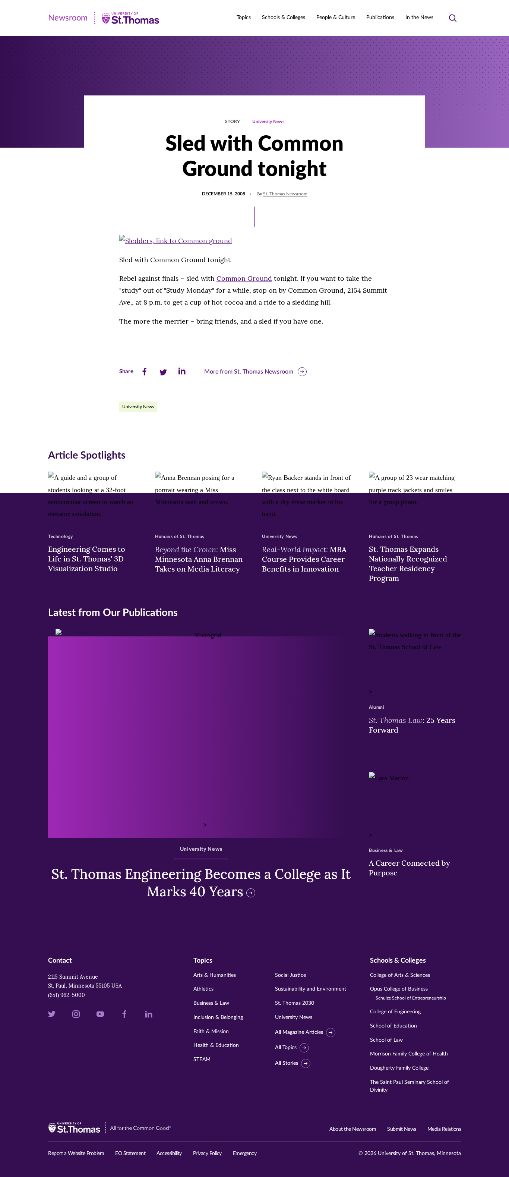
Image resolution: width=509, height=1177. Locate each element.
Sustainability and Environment (310, 989)
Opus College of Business (408, 993)
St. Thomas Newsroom (285, 194)
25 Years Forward (412, 724)
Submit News (401, 1129)
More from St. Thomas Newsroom (248, 372)
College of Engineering (395, 1011)
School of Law (386, 1040)
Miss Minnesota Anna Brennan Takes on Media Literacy (199, 558)
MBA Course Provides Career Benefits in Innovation (304, 558)
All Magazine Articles (299, 1032)
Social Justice (290, 975)
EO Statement (130, 1153)
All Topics (286, 1048)
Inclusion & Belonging (218, 1017)
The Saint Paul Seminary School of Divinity (409, 1086)
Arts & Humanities (214, 975)
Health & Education (216, 1045)
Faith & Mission (211, 1031)
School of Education (393, 1026)
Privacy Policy (207, 1153)
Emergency (245, 1153)
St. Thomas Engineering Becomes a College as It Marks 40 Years (201, 882)
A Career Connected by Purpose (409, 867)
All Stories (286, 1063)
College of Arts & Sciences (400, 975)
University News (268, 121)
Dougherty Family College (399, 1068)
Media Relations (444, 1129)
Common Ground (244, 278)
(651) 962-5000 (66, 995)
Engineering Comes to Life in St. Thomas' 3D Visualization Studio (86, 558)
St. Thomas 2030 (294, 1003)
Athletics (203, 989)
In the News (419, 17)
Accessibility (169, 1153)
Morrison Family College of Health (409, 1054)
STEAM (202, 1059)
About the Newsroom (352, 1129)
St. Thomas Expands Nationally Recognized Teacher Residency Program (408, 563)
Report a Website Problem (76, 1153)
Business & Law (211, 1003)
